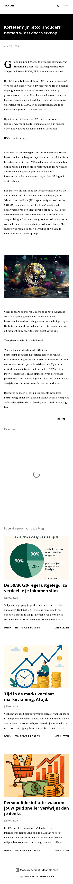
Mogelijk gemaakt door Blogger (38, 870)
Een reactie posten (27, 627)
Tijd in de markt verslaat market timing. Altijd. (29, 696)
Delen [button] (61, 419)
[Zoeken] (59, 6)
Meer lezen (61, 627)
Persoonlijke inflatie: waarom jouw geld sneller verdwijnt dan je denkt (36, 808)
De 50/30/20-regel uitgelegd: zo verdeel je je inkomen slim (35, 587)
